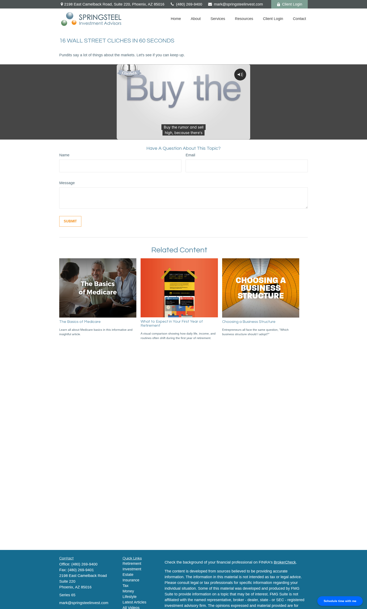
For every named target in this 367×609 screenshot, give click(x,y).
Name (64, 155)
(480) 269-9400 (189, 4)
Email (190, 155)
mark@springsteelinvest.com (238, 4)
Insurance (131, 580)
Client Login (292, 4)
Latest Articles (134, 602)
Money (128, 591)
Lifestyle (130, 597)
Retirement (132, 563)
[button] (176, 19)
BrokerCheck (285, 562)
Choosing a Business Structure (248, 322)
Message (67, 183)
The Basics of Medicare (80, 322)
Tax (125, 586)
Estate (128, 574)
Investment (132, 569)
